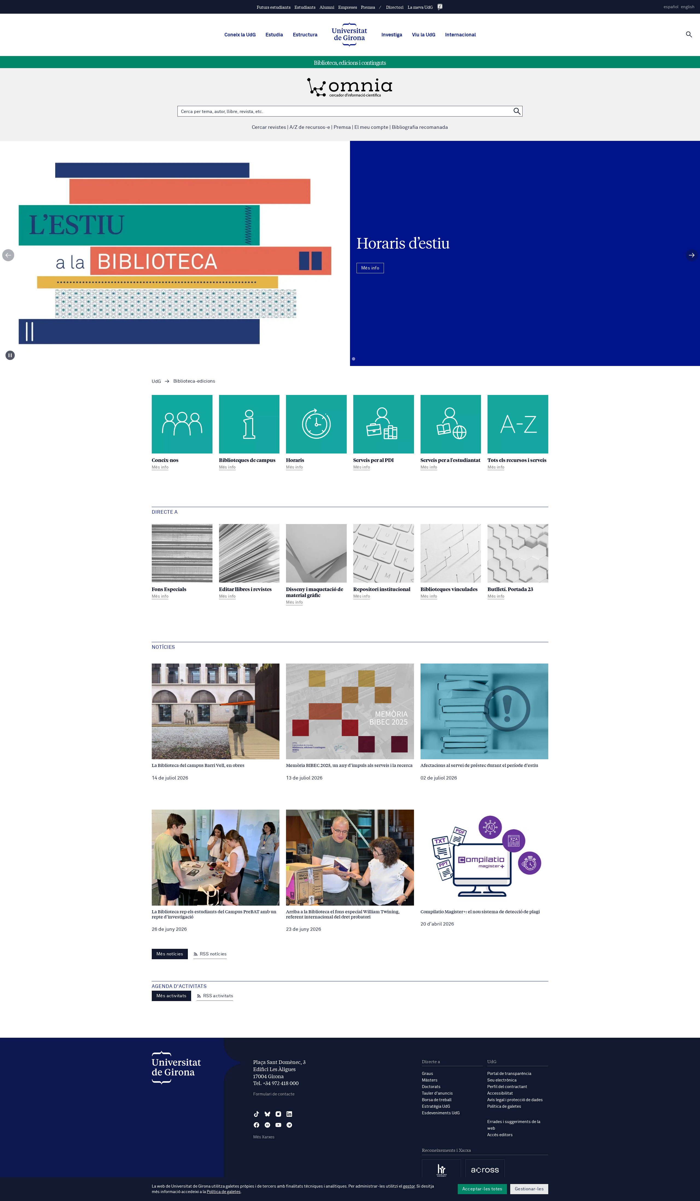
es (671, 7)
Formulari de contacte (273, 1094)
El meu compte (371, 127)
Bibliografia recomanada (420, 127)
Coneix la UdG (240, 35)
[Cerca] (689, 34)
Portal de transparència (509, 1074)
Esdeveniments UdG (441, 1113)
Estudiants (305, 7)
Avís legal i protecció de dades (515, 1100)
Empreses (347, 7)
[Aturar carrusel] (10, 355)
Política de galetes (504, 1106)
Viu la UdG (423, 35)
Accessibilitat (500, 1093)
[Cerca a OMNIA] (517, 111)
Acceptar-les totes (482, 1189)
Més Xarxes (264, 1137)
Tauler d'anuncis (437, 1093)
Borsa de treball (436, 1100)
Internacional (460, 35)
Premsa (368, 7)
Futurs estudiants (274, 7)
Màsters (430, 1080)
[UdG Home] (349, 35)
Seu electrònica (502, 1080)
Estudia (274, 35)
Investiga (391, 35)
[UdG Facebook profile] (256, 1125)
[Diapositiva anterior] (8, 255)
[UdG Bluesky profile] (267, 1114)
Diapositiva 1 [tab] (346, 358)
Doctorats (431, 1087)
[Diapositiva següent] (692, 255)
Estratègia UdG (436, 1106)
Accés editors (500, 1135)
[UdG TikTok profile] (256, 1114)
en (688, 7)
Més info (350, 277)
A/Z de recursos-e (310, 127)
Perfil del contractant (507, 1087)
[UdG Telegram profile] (289, 1125)
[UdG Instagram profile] (278, 1114)
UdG (156, 381)
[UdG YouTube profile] (278, 1125)
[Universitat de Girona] (176, 1069)
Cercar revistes (269, 127)
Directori (395, 7)
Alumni (327, 7)
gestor (409, 1186)
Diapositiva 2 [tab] (353, 358)
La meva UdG (420, 7)
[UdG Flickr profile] (267, 1125)
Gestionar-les (529, 1189)
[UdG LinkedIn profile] (289, 1114)
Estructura (305, 35)
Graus (427, 1074)
